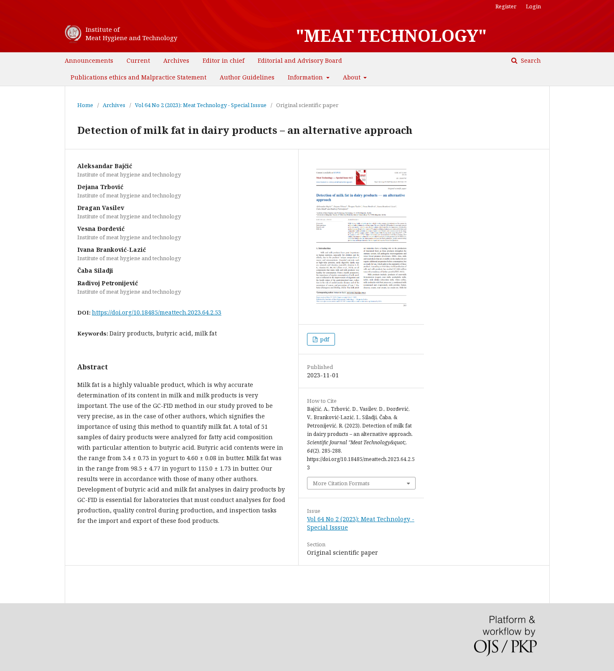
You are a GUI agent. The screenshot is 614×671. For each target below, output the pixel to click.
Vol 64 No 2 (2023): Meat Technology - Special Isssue (200, 105)
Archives (176, 60)
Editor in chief (223, 60)
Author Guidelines (247, 77)
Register (505, 6)
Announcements (89, 60)
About (352, 77)
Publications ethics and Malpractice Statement (138, 77)
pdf (324, 339)
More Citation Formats (341, 483)
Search (530, 60)
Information (306, 77)
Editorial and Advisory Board (300, 60)
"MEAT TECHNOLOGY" (391, 35)
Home (85, 105)
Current (138, 60)
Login (533, 6)
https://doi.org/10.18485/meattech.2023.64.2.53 (156, 312)
